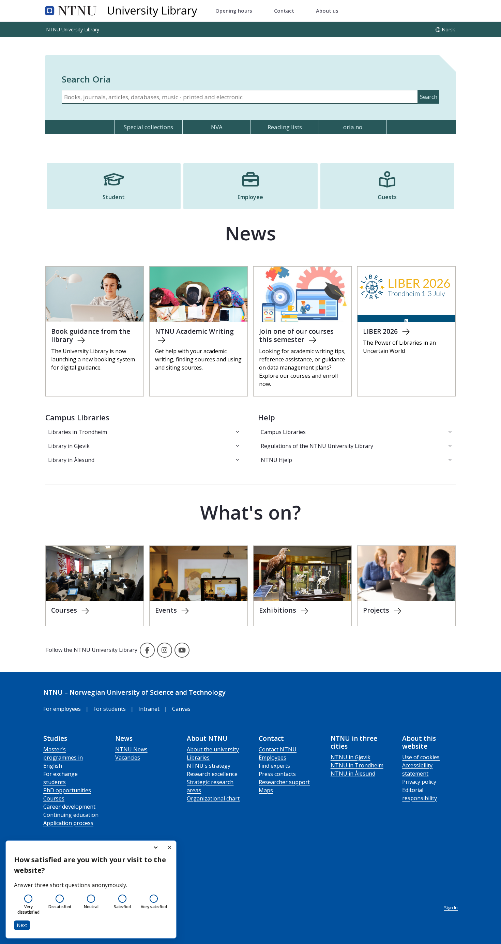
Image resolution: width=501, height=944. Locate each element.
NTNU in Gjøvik (350, 757)
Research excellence (212, 774)
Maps (266, 790)
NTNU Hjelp (276, 460)
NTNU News (131, 749)
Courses (53, 798)
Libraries (198, 757)
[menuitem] (234, 10)
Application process (68, 823)
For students (109, 709)
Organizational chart (213, 798)
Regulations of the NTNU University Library (317, 446)
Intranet (149, 709)
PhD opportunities (67, 790)
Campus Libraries (283, 432)
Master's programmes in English (63, 757)
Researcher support (284, 782)
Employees (272, 757)
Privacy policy (419, 781)
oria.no (352, 127)
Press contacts (277, 774)
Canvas (181, 709)
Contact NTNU (278, 749)
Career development (69, 806)
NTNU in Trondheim (357, 765)
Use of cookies (421, 757)
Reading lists (285, 127)
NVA (217, 127)
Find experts (274, 765)
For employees (62, 709)
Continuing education (70, 815)
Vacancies (127, 757)
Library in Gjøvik (69, 446)
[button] (114, 186)
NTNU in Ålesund (353, 773)
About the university (213, 749)
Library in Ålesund (71, 460)
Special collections (148, 127)
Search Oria (86, 79)
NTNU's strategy (208, 765)
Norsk (448, 29)
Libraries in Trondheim (77, 432)
